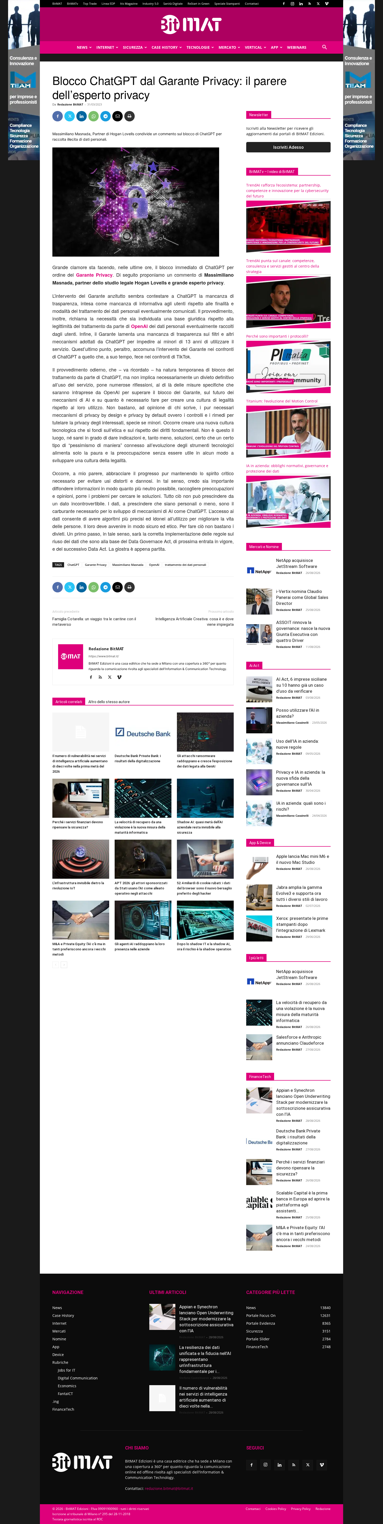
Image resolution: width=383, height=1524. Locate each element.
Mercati (59, 1331)
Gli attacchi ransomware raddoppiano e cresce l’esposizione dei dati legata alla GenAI (204, 761)
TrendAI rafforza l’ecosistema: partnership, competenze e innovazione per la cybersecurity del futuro (287, 191)
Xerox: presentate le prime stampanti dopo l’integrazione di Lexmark (302, 924)
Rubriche (60, 1362)
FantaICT (65, 1393)
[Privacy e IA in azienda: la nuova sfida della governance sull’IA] (259, 782)
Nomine (59, 1338)
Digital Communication (78, 1378)
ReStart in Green (198, 3)
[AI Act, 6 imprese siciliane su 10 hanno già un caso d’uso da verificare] (259, 689)
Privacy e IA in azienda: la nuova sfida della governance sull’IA (300, 778)
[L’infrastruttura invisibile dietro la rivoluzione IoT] (80, 859)
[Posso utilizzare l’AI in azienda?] (259, 720)
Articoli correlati (68, 702)
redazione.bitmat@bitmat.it (169, 1488)
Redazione (323, 1509)
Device (58, 1354)
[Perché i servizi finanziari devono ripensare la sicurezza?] (80, 798)
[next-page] (64, 965)
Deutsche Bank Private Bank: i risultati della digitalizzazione (298, 1136)
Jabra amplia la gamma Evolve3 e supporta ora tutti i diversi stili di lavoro (302, 893)
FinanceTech (63, 1409)
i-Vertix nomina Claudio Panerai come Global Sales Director (302, 597)
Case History (165, 47)
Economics (67, 1385)
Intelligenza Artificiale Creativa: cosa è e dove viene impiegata (194, 622)
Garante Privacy (94, 274)
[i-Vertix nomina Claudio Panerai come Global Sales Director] (259, 601)
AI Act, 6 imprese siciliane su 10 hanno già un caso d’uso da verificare (301, 685)
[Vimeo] (327, 3)
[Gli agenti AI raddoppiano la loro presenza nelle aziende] (143, 920)
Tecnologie (198, 47)
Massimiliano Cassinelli (292, 722)
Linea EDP (108, 3)
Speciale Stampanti (227, 3)
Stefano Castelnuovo (194, 1378)
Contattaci (252, 3)
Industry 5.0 (150, 3)
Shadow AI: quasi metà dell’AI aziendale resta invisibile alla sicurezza (200, 827)
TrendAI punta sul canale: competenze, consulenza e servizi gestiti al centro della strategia (282, 266)
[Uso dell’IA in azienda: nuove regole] (259, 751)
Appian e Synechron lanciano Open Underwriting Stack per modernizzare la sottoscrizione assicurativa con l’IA (303, 1102)
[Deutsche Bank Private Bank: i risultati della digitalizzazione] (143, 732)
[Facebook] (284, 3)
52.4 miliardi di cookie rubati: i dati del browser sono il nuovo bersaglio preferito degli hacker (204, 888)
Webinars (296, 47)
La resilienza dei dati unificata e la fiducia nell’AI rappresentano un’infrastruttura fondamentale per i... (205, 1359)
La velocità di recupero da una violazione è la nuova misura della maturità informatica (140, 827)
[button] (324, 47)
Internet (105, 47)
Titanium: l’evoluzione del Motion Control (282, 401)
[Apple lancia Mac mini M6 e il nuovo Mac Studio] (259, 866)
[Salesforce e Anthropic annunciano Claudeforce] (259, 1047)
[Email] (117, 116)
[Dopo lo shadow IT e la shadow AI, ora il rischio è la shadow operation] (205, 920)
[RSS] (309, 3)
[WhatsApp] (93, 116)
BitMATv (72, 3)
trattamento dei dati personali (185, 565)
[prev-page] (55, 965)
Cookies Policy (275, 1509)
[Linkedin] (301, 3)
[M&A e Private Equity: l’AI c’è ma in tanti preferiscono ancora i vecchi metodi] (80, 920)
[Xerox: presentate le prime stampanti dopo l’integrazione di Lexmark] (259, 928)
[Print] (129, 116)
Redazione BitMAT (70, 104)
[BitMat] (191, 24)
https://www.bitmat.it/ (104, 656)
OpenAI (139, 326)
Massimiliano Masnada (127, 565)
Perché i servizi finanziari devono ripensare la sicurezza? (300, 1167)
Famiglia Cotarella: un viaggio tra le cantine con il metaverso (94, 622)
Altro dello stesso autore (109, 702)
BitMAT (57, 3)
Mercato (227, 47)
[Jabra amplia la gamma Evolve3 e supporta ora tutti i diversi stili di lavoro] (259, 897)
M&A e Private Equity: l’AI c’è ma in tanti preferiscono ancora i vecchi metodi (79, 949)
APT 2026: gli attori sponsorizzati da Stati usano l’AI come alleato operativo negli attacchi (141, 888)
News (82, 47)
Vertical (253, 47)
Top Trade (90, 3)
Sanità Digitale (173, 3)
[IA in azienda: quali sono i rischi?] (259, 813)
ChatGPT (73, 565)
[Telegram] (105, 116)
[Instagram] (292, 3)
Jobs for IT (66, 1370)
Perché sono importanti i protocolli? (277, 336)
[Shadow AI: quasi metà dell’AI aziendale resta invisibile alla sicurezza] (205, 798)
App (274, 47)
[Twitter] (318, 3)
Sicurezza (133, 47)
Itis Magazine (129, 3)
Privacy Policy (301, 1509)
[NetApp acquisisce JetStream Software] (259, 570)
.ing (55, 1401)
